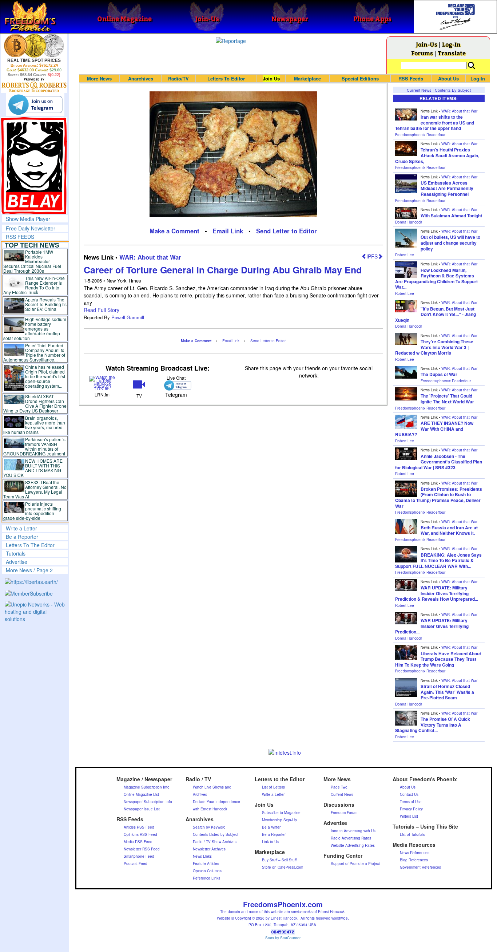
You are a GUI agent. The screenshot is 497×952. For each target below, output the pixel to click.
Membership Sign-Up (279, 819)
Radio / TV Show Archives (214, 841)
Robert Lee (404, 254)
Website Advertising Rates (353, 845)
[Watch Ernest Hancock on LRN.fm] (102, 382)
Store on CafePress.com (282, 867)
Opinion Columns (207, 870)
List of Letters (273, 787)
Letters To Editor (226, 78)
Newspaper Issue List (142, 808)
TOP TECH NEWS (32, 245)
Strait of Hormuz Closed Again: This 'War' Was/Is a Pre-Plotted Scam (447, 692)
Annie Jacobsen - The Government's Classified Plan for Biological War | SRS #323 (438, 462)
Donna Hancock (408, 222)
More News (99, 78)
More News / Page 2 (29, 570)
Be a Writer (271, 827)
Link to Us (270, 841)
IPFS (372, 256)
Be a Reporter (22, 536)
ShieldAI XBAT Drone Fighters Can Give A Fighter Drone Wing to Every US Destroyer (35, 403)
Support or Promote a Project (355, 863)
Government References (420, 867)
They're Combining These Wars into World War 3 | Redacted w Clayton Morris (434, 347)
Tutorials (15, 553)
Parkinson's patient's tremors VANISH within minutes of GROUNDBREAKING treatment (34, 446)
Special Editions (360, 78)
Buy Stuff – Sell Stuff (279, 859)
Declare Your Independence (216, 801)
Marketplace (307, 78)
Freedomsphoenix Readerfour (420, 134)
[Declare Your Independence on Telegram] (35, 104)
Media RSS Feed (138, 841)
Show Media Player (28, 218)
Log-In (451, 44)
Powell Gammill (127, 317)
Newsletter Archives (209, 849)
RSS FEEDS (20, 236)
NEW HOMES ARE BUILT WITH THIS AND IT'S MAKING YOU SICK (33, 468)
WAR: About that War (150, 257)
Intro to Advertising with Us (353, 830)
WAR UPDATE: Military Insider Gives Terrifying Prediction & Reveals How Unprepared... (436, 593)
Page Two (339, 787)
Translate (452, 53)
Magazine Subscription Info (147, 787)
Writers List (409, 816)
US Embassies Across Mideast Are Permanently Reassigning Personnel (447, 188)
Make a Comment (174, 230)
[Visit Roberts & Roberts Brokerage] (34, 45)
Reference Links (206, 878)
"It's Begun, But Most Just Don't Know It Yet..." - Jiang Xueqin (435, 314)
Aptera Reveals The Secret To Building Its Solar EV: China (46, 304)
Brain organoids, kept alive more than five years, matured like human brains (34, 425)
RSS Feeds (410, 78)
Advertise (16, 561)
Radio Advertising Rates (351, 838)
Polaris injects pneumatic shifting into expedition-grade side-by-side (32, 511)
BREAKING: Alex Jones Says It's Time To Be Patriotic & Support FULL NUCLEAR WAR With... (438, 560)
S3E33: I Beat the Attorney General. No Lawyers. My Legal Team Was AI (35, 489)
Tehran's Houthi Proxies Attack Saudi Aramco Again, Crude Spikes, (437, 155)
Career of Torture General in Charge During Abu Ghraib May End (223, 269)
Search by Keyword (209, 827)
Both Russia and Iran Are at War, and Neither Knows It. (449, 530)
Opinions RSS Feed (140, 834)
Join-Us (426, 44)
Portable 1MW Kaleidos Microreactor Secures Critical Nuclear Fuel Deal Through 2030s (32, 261)
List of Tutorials (412, 834)
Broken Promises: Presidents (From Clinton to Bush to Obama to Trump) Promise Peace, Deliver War (438, 497)
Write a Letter (21, 528)
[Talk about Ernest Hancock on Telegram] (176, 385)
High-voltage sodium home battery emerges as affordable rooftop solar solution (34, 328)
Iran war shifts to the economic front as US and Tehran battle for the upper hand (434, 122)
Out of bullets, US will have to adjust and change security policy (450, 243)
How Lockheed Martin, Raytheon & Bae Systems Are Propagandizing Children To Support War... (436, 279)
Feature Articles (206, 863)
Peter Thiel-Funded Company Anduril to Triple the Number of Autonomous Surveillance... (34, 352)
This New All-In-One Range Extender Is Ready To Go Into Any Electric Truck (34, 285)
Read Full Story (101, 309)
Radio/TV (178, 78)
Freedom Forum (344, 812)
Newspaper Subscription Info (148, 801)
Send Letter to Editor (286, 230)
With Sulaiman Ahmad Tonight (451, 215)
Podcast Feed (135, 863)
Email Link (227, 230)
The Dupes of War (439, 374)
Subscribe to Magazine (281, 812)
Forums (422, 53)
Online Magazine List (141, 794)
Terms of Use (411, 801)
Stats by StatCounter (283, 937)
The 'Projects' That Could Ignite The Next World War (447, 398)
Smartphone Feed (139, 856)
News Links (202, 856)
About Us (448, 78)
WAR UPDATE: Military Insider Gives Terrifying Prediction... (432, 626)
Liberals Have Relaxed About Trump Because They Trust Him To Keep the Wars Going (438, 659)
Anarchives (140, 78)
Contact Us (409, 794)
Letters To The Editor (30, 545)
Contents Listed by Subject (215, 834)
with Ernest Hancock (210, 808)
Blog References (414, 859)
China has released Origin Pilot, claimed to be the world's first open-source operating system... (45, 376)
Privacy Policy (411, 808)
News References (414, 852)
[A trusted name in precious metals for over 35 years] (34, 85)
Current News (419, 90)
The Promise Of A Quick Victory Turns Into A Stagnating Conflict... (432, 725)
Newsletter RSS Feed (142, 849)
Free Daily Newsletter (30, 228)
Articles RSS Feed (139, 827)
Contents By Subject (453, 90)
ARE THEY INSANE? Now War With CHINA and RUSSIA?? (434, 429)
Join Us (271, 78)
